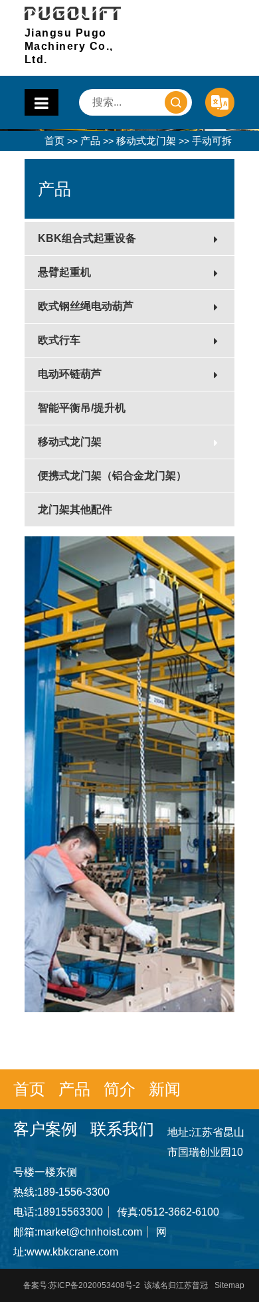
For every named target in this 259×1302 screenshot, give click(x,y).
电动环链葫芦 (70, 374)
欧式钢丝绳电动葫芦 (85, 306)
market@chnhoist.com (89, 1232)
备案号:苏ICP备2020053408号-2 (81, 1285)
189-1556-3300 (73, 1192)
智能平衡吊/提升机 (82, 407)
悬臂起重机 (64, 272)
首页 (54, 140)
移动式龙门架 (146, 140)
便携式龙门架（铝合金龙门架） (112, 475)
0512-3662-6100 (180, 1212)
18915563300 (70, 1212)
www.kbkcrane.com (72, 1251)
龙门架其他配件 (75, 509)
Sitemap (229, 1285)
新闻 (165, 1089)
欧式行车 (59, 340)
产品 (90, 140)
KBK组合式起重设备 (87, 238)
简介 (119, 1089)
